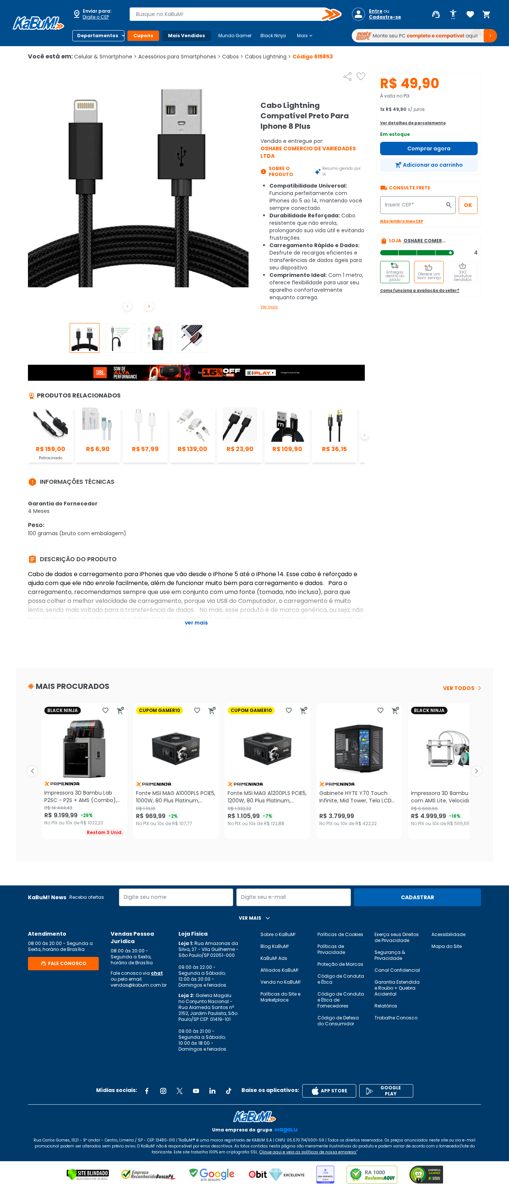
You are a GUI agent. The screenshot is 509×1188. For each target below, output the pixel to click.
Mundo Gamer (235, 35)
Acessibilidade (448, 934)
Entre (375, 11)
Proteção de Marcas (340, 964)
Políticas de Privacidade (331, 949)
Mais (305, 35)
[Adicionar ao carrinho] (120, 710)
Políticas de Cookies (340, 934)
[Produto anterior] (32, 771)
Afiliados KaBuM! (279, 970)
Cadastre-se (385, 17)
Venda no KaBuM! (280, 982)
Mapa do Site (446, 946)
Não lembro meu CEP (401, 221)
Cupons (143, 35)
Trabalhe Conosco (395, 1018)
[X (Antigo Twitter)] (179, 1090)
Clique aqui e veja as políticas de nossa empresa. (308, 1152)
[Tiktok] (228, 1090)
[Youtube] (196, 1090)
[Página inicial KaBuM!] (38, 23)
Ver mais (269, 307)
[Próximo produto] (477, 771)
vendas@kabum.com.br (139, 985)
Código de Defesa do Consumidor (338, 1021)
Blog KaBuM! (274, 946)
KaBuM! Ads (273, 958)
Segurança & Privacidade (389, 955)
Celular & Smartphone (105, 56)
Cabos (232, 56)
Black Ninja (273, 35)
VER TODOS (458, 688)
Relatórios (385, 1006)
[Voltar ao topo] (254, 1116)
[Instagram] (163, 1090)
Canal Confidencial (397, 970)
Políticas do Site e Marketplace (280, 997)
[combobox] (230, 14)
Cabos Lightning (268, 56)
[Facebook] (147, 1090)
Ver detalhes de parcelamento (413, 123)
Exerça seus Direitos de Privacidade (396, 937)
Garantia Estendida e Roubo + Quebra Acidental (397, 988)
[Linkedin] (212, 1090)
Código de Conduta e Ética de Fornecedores (340, 1000)
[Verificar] (87, 1175)
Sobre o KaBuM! (277, 934)
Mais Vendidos (186, 35)
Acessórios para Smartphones (179, 56)
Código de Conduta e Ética (340, 979)
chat (157, 973)
